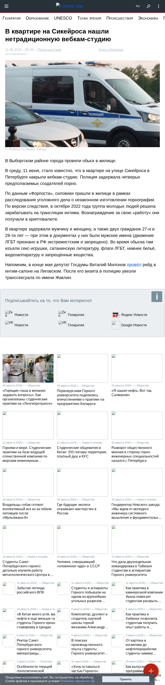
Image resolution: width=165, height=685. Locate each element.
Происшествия (119, 18)
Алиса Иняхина (110, 50)
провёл (134, 264)
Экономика (148, 18)
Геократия (12, 18)
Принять (126, 679)
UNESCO (63, 18)
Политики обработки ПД (77, 681)
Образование (37, 18)
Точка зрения (89, 18)
